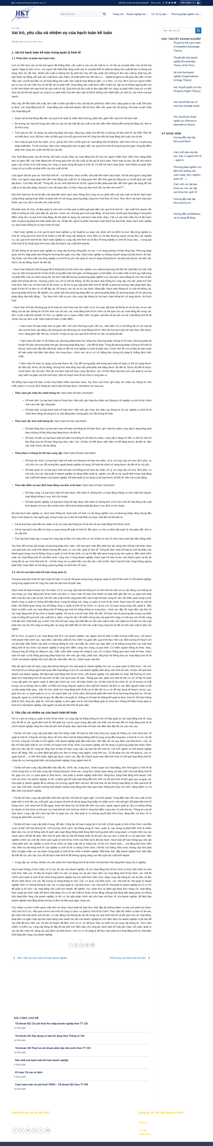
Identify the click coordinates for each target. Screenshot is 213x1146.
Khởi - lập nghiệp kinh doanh (90, 1122)
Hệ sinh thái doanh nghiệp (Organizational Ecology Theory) (186, 76)
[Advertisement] (81, 988)
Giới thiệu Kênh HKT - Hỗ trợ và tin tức (33, 1118)
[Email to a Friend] (81, 945)
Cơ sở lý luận (158, 14)
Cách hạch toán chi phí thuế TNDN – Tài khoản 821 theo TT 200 (51, 1084)
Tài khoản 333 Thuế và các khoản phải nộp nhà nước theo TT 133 (53, 1048)
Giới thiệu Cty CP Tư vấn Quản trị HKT (33, 1122)
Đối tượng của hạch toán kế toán (128, 958)
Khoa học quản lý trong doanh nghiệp (95, 1126)
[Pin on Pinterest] (87, 945)
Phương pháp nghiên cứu (185, 14)
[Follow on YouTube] (175, 3)
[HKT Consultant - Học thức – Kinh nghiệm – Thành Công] (33, 14)
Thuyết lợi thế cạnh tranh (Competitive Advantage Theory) (187, 46)
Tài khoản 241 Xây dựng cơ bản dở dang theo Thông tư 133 (49, 1035)
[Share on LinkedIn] (92, 945)
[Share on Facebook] (70, 945)
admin (39, 42)
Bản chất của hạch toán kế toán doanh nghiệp (42, 958)
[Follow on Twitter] (169, 3)
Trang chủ (118, 14)
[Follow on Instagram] (166, 3)
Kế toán (16, 28)
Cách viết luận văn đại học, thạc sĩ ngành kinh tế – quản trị (187, 156)
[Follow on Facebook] (163, 3)
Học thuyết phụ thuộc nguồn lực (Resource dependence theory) (185, 120)
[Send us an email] (172, 3)
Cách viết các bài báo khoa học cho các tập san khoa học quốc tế (185, 188)
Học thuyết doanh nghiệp (88, 1130)
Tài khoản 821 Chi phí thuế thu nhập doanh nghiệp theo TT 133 (51, 1023)
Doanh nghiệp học (136, 14)
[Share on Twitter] (76, 945)
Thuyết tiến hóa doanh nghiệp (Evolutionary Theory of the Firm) (186, 61)
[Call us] (41, 1131)
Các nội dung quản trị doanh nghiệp (94, 1118)
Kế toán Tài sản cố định (28, 1072)
